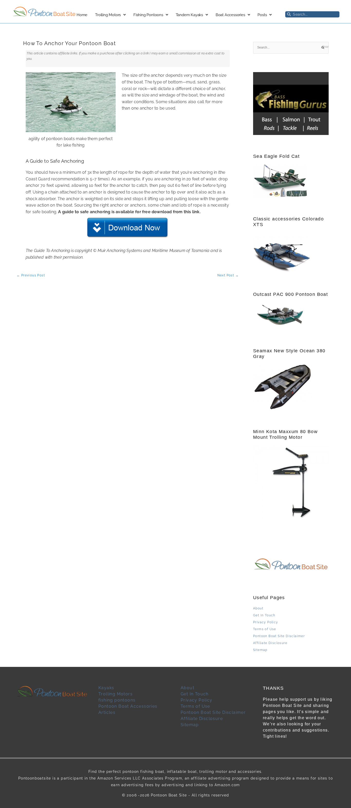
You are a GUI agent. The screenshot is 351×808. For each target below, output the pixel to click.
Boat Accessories (230, 15)
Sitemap (260, 650)
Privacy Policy (265, 622)
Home (82, 15)
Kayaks (106, 687)
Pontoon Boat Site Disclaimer (279, 636)
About (258, 608)
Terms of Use (264, 629)
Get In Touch (264, 615)
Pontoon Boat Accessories (128, 706)
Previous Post (31, 275)
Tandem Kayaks (189, 15)
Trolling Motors (108, 15)
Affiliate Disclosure (270, 643)
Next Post (228, 275)
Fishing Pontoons (148, 15)
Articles (106, 712)
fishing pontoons (116, 700)
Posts (262, 15)
